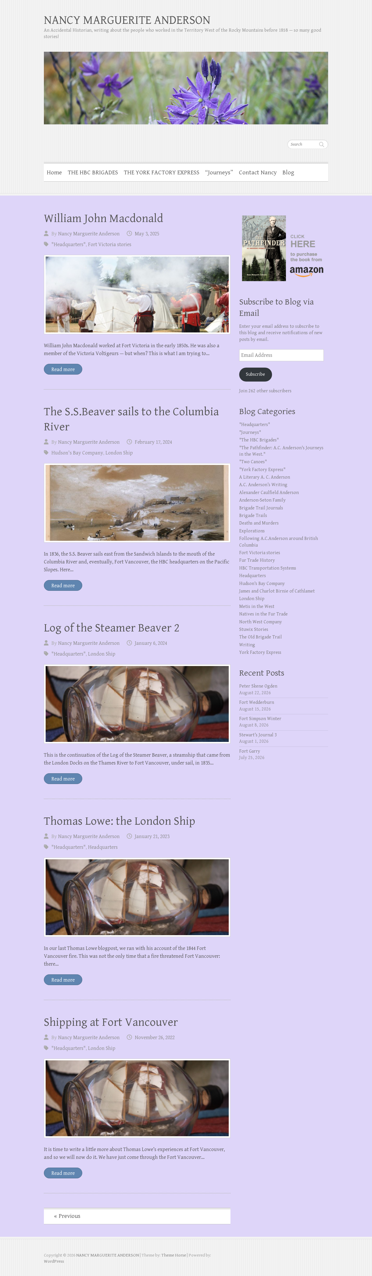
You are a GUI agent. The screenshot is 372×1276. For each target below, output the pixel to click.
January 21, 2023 (152, 836)
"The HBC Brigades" (259, 440)
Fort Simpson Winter (260, 719)
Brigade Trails (253, 515)
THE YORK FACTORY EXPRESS (161, 172)
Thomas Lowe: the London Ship (119, 821)
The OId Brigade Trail (260, 637)
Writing (247, 645)
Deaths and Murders (259, 523)
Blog (288, 172)
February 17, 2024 (153, 442)
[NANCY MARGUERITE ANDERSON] (186, 84)
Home (54, 172)
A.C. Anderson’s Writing (263, 485)
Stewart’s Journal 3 (258, 735)
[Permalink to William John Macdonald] (137, 294)
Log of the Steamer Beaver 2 (112, 628)
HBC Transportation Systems (267, 568)
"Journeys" (250, 432)
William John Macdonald (103, 218)
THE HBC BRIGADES (93, 172)
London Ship (119, 453)
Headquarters (103, 847)
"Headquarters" (68, 244)
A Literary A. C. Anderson (264, 477)
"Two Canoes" (253, 462)
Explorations (252, 531)
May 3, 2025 (147, 234)
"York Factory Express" (262, 470)
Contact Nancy (258, 172)
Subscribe (255, 374)
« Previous (67, 1216)
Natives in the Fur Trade (263, 614)
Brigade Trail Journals (261, 508)
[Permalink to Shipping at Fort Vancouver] (137, 1098)
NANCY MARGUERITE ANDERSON (127, 20)
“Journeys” (219, 172)
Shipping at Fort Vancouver (111, 1022)
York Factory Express (260, 652)
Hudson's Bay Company (77, 453)
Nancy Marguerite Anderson (89, 234)
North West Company (260, 622)
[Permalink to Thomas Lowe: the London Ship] (137, 897)
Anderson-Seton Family (262, 500)
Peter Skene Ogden (258, 686)
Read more (63, 369)
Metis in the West (256, 606)
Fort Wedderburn (256, 702)
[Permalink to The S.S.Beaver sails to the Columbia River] (137, 503)
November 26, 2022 (155, 1038)
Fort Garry (249, 751)
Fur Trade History (257, 560)
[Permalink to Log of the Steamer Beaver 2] (137, 704)
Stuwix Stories (253, 629)
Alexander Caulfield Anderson (269, 492)
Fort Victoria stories (109, 244)
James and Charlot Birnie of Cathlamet (277, 591)
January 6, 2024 (151, 643)
